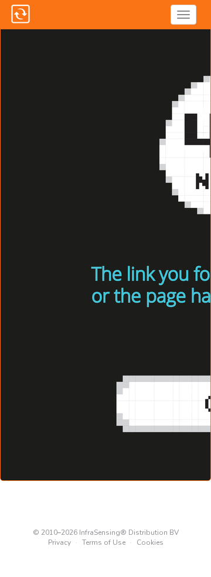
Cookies (150, 542)
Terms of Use (103, 542)
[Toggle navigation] (183, 15)
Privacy (59, 542)
